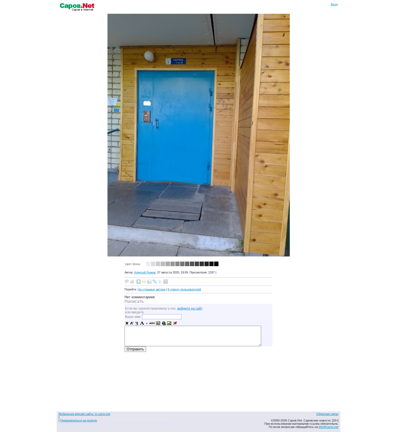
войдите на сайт (189, 308)
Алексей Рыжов (145, 272)
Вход (334, 4)
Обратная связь (327, 414)
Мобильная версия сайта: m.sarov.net (84, 414)
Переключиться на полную (78, 420)
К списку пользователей (184, 289)
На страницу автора (151, 289)
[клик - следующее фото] (198, 255)
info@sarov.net (328, 426)
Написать (134, 301)
